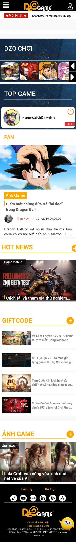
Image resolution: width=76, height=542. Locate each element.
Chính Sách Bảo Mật (38, 522)
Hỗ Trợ (50, 489)
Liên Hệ (26, 489)
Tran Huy (23, 218)
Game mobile (13, 262)
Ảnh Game (18, 434)
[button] (72, 77)
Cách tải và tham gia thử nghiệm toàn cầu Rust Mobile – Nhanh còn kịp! (38, 298)
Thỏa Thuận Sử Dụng (38, 526)
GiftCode (17, 320)
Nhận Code (47, 338)
